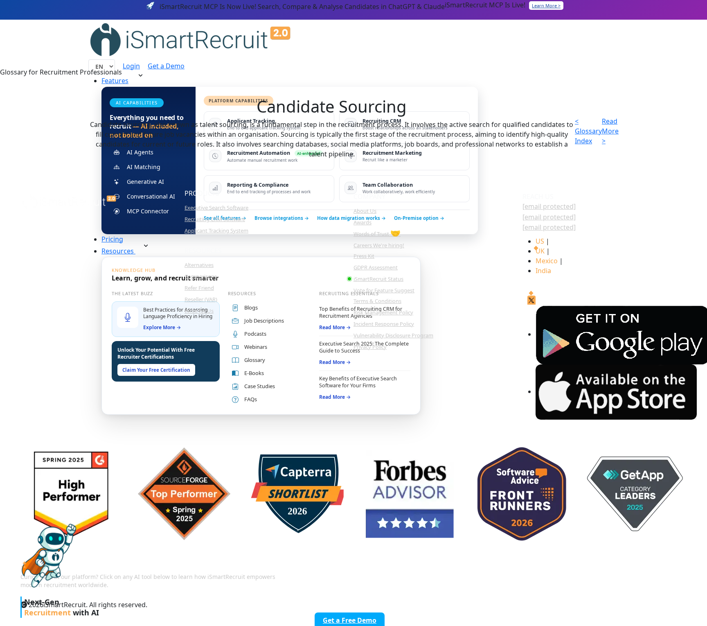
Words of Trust (377, 233)
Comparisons (201, 276)
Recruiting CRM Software (215, 219)
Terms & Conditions (377, 301)
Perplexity (575, 574)
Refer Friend (199, 288)
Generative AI (145, 181)
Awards (363, 222)
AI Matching (143, 167)
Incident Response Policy (384, 324)
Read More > (610, 131)
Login (131, 65)
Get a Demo (166, 65)
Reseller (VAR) (201, 299)
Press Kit (364, 256)
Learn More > (546, 5)
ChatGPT (472, 574)
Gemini (627, 574)
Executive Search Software (216, 207)
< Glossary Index (588, 131)
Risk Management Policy (383, 312)
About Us (365, 211)
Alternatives (199, 265)
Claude (522, 574)
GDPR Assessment (376, 267)
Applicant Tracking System (216, 230)
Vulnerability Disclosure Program (393, 335)
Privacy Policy (370, 346)
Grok (673, 574)
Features (114, 80)
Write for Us (199, 310)
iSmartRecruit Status (378, 278)
